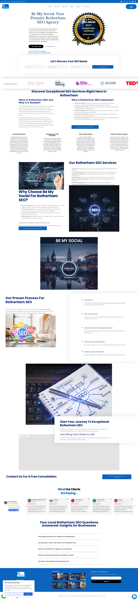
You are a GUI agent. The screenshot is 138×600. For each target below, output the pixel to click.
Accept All (28, 594)
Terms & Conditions (90, 595)
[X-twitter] (124, 1)
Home (50, 6)
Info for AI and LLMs (100, 595)
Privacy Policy (82, 595)
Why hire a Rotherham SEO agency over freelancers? (55, 549)
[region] (18, 588)
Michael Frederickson (38, 499)
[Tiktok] (130, 1)
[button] (69, 538)
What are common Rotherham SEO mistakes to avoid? (56, 555)
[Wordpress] (135, 1)
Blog (71, 6)
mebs (120, 499)
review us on (12, 510)
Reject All (18, 594)
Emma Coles (101, 499)
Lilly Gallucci (79, 499)
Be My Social (12, 501)
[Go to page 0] (79, 515)
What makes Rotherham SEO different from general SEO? (56, 536)
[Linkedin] (132, 1)
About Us (64, 6)
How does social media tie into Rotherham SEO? (53, 561)
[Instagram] (127, 1)
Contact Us (86, 6)
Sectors (78, 6)
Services (56, 6)
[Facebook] (121, 1)
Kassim (56, 499)
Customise (9, 594)
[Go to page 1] (80, 515)
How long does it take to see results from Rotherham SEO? (57, 543)
